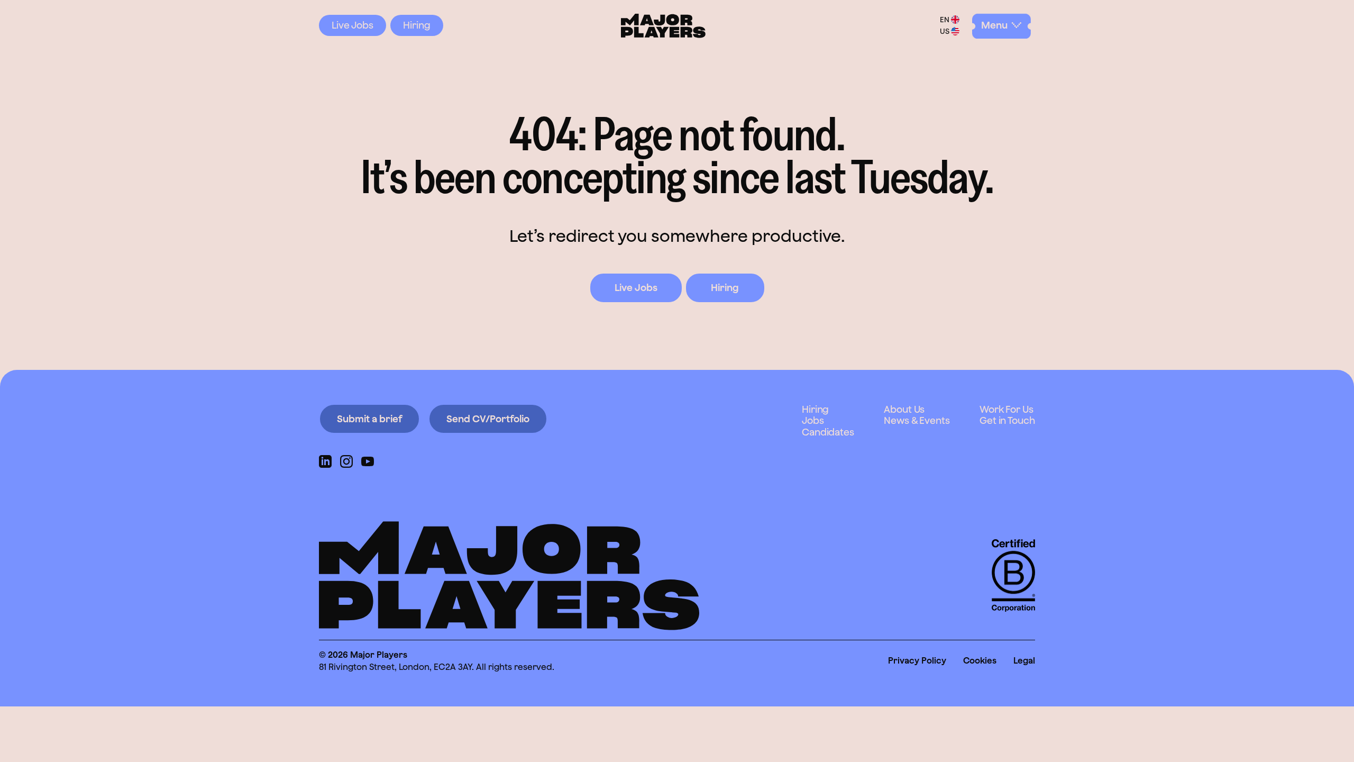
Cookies (979, 660)
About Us (904, 409)
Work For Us (1006, 409)
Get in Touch (1007, 420)
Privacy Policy (917, 660)
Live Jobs (352, 25)
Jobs (813, 420)
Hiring (417, 25)
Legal (1024, 660)
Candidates (828, 432)
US (944, 31)
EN (944, 19)
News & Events (917, 420)
